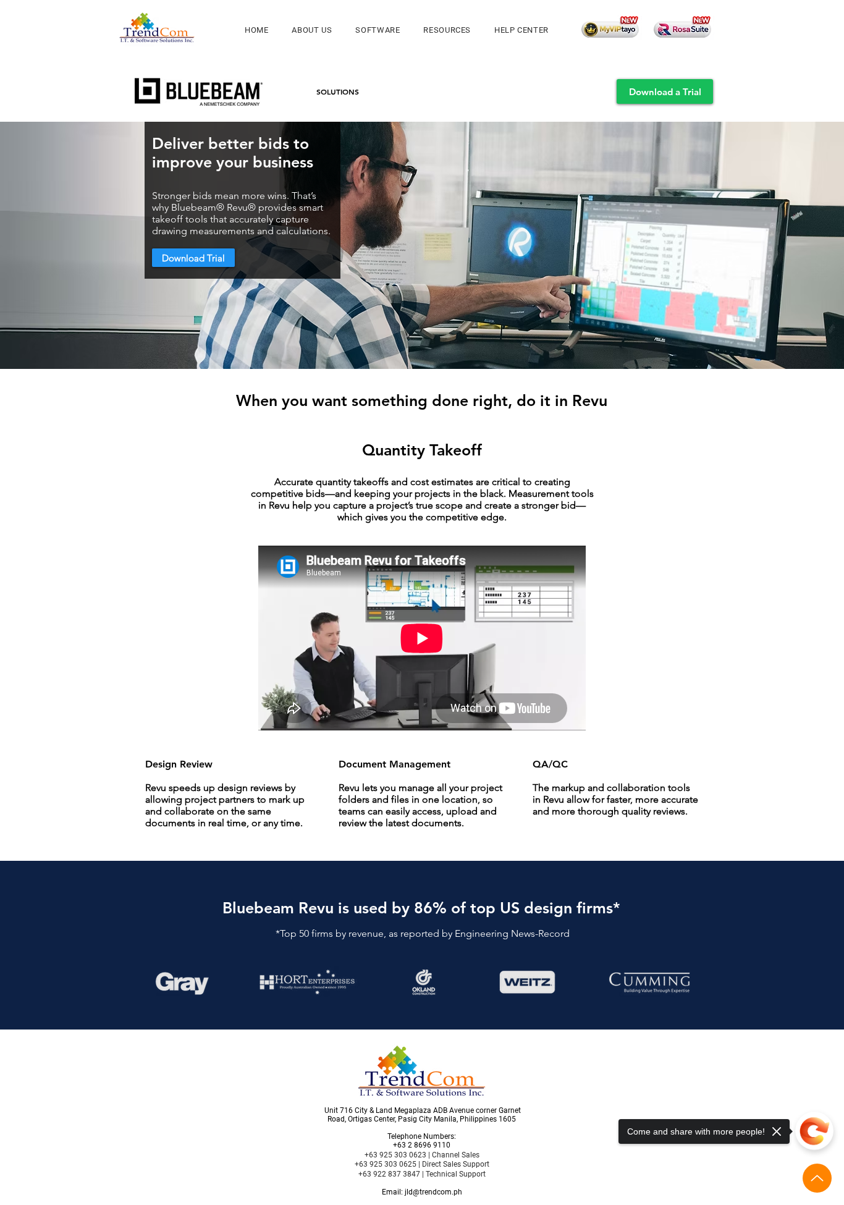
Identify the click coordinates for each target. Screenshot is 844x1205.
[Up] (817, 1178)
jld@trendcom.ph (433, 1192)
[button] (377, 30)
